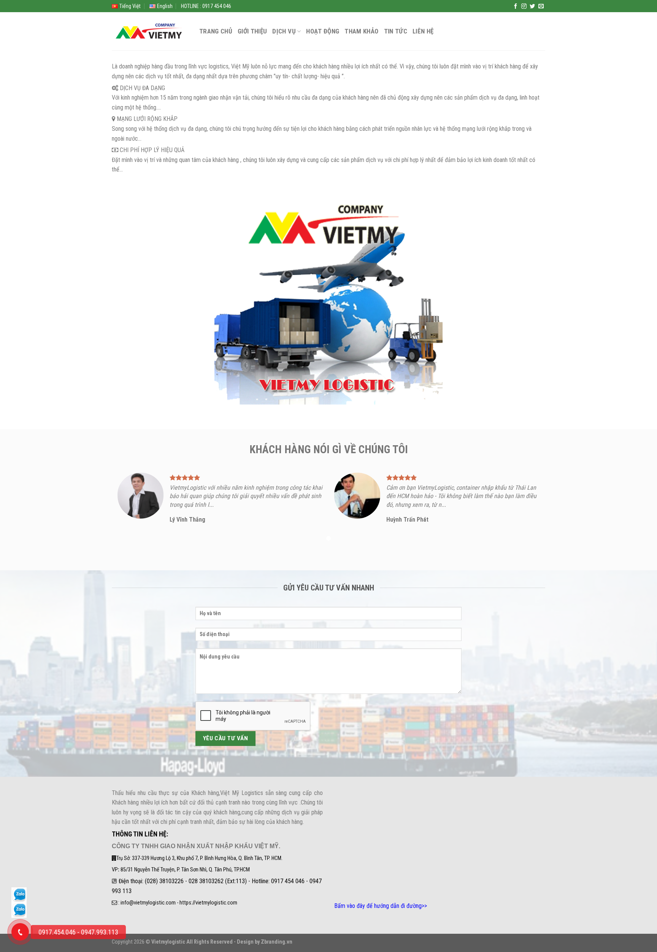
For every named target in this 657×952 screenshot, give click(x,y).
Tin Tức (395, 31)
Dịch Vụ (283, 31)
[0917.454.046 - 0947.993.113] (20, 932)
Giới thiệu (252, 31)
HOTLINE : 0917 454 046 (206, 6)
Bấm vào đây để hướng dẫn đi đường (378, 905)
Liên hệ (423, 31)
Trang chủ (215, 31)
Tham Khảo (361, 31)
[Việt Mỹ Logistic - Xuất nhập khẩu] (150, 31)
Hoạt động (322, 31)
